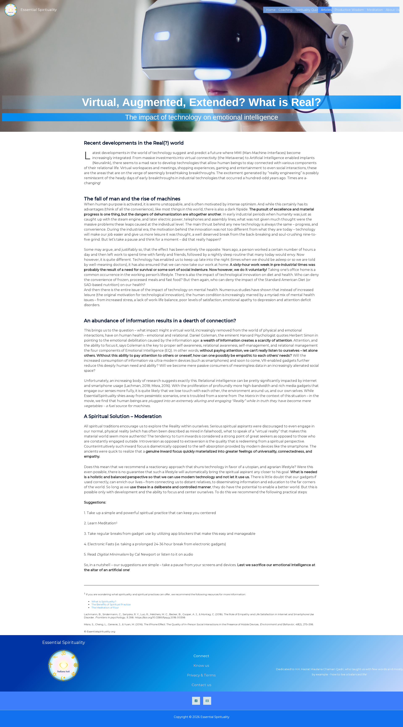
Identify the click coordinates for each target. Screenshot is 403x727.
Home (271, 10)
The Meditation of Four (105, 607)
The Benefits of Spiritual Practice (111, 604)
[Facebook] (196, 701)
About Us (392, 10)
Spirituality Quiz (306, 10)
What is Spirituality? (104, 601)
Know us (201, 665)
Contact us (201, 685)
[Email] (207, 701)
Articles (326, 10)
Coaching (285, 10)
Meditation (375, 10)
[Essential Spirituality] (10, 10)
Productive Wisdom (349, 10)
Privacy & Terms (201, 675)
